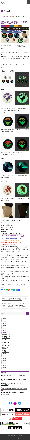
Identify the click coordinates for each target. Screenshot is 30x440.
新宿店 (12, 25)
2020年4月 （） (5, 347)
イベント (8, 384)
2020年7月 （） (6, 342)
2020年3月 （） (5, 348)
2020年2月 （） (5, 350)
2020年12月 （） (6, 334)
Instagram (15, 403)
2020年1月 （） (5, 352)
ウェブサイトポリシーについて (15, 435)
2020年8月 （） (6, 341)
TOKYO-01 (3, 25)
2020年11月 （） (6, 336)
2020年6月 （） (5, 344)
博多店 (8, 25)
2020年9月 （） (5, 339)
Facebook (10, 403)
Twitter (19, 403)
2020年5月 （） (6, 345)
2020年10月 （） (6, 338)
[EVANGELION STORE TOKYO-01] (3, 3)
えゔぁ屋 (20, 25)
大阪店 (16, 25)
